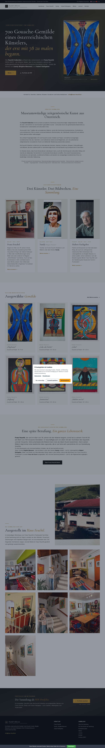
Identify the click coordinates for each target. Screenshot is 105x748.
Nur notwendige (40, 380)
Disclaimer (62, 746)
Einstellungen (46, 376)
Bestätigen (71, 746)
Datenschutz (37, 376)
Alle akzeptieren (65, 380)
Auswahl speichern (52, 380)
